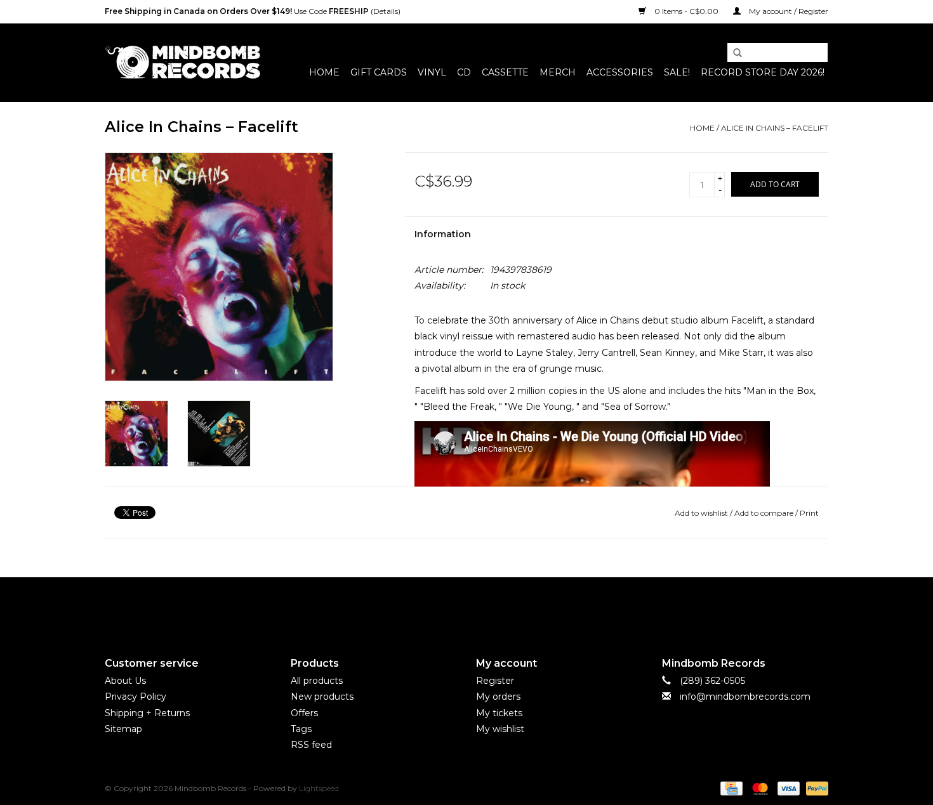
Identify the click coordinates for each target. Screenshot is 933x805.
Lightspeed (319, 788)
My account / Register (787, 11)
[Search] (733, 53)
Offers (304, 713)
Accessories (619, 72)
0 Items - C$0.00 (686, 11)
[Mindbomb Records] (182, 62)
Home (324, 72)
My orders (498, 696)
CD (464, 72)
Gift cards (378, 72)
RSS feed (311, 744)
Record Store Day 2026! (762, 72)
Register (495, 680)
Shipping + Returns (147, 713)
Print (809, 513)
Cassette (505, 72)
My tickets (499, 713)
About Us (125, 680)
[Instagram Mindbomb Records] (489, 606)
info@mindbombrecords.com (745, 696)
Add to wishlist (701, 513)
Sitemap (123, 729)
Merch (557, 72)
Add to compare (764, 513)
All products (317, 680)
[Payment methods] (730, 787)
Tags (301, 729)
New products (322, 696)
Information (442, 234)
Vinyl (432, 72)
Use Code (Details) (252, 11)
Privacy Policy (135, 696)
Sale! (677, 72)
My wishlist (500, 729)
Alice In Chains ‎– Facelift (774, 128)
